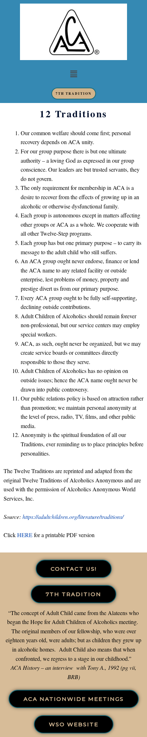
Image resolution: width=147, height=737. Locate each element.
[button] (73, 73)
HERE (24, 535)
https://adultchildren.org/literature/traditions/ (72, 516)
